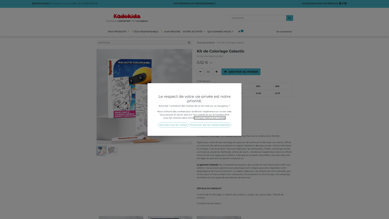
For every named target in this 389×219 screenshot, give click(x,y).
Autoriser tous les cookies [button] (173, 124)
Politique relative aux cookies (209, 117)
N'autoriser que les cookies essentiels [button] (210, 124)
